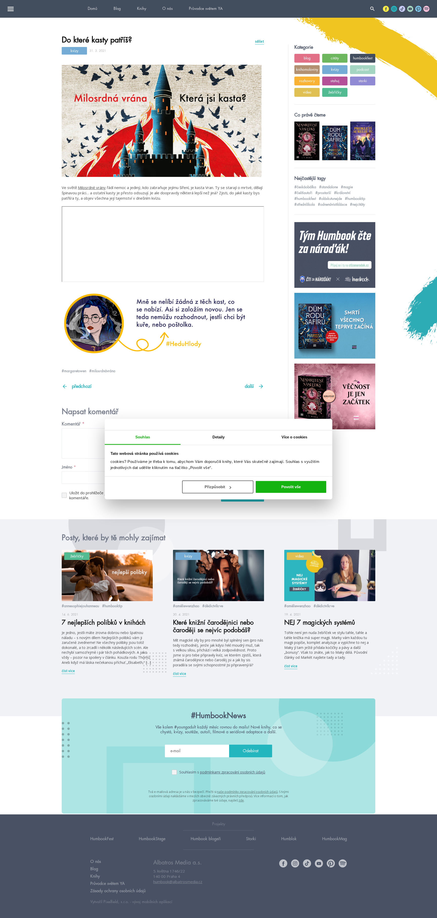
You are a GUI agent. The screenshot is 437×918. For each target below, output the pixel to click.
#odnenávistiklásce (332, 204)
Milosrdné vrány (92, 187)
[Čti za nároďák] (334, 255)
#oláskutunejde (330, 198)
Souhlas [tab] (142, 437)
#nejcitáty (357, 204)
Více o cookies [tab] (294, 437)
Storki (251, 839)
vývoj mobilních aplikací (152, 902)
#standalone (328, 187)
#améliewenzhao (186, 606)
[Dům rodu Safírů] (334, 326)
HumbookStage (152, 839)
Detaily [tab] (218, 437)
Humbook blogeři (206, 839)
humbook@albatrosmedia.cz (177, 881)
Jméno (69, 467)
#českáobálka (305, 187)
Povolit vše (291, 487)
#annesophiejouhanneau (80, 606)
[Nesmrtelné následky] (334, 397)
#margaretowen (74, 371)
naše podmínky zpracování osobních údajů (247, 792)
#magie (347, 187)
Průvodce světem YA (206, 9)
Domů (92, 9)
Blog (117, 9)
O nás (167, 9)
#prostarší (323, 193)
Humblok (289, 839)
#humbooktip (355, 198)
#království (342, 193)
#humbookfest (305, 198)
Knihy (141, 9)
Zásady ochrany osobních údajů (118, 891)
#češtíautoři (303, 193)
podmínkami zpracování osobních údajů (232, 772)
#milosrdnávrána (102, 371)
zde (241, 800)
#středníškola (304, 204)
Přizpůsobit (215, 487)
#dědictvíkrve (212, 606)
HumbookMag (334, 839)
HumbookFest (102, 839)
